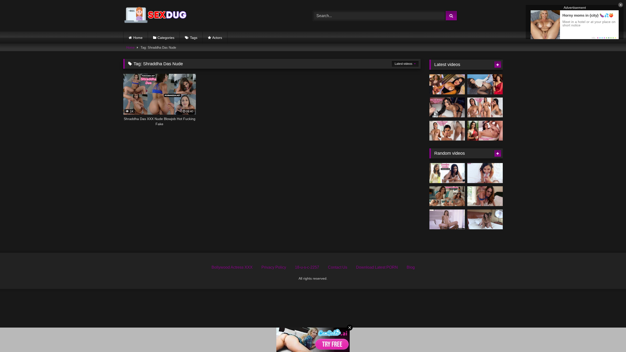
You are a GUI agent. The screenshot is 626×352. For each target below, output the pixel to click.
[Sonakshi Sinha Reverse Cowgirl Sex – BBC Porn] (447, 219)
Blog (411, 267)
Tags (193, 38)
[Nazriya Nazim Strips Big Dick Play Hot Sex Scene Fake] (447, 173)
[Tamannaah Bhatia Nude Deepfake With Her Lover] (485, 219)
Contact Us (337, 267)
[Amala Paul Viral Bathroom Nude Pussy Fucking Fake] (485, 108)
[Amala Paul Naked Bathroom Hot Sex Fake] (447, 131)
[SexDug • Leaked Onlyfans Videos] (156, 16)
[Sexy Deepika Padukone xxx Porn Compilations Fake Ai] (485, 173)
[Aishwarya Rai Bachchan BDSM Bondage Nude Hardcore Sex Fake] (485, 84)
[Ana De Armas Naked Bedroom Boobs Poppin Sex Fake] (447, 108)
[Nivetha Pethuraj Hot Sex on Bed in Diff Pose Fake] (447, 196)
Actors (217, 38)
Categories (165, 38)
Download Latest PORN (377, 267)
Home (138, 38)
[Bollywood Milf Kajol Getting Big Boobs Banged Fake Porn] (485, 196)
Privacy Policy (273, 267)
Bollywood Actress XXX (232, 267)
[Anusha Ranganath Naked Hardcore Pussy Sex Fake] (485, 131)
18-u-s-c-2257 (307, 267)
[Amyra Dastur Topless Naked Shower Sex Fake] (447, 84)
